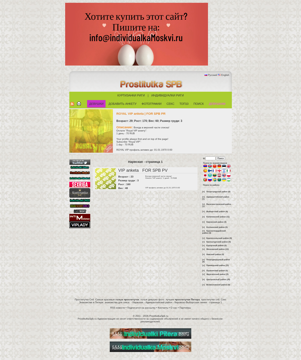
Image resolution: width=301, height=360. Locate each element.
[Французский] (215, 172)
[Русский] (210, 181)
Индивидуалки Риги (167, 95)
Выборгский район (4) (217, 211)
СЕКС (170, 103)
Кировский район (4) (216, 222)
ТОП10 (183, 103)
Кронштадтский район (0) (218, 242)
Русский (212, 75)
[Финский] (210, 172)
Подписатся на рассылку (141, 307)
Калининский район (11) (218, 217)
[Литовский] (215, 177)
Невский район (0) (215, 254)
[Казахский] (210, 177)
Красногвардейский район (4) (214, 232)
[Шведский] (215, 181)
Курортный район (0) (216, 245)
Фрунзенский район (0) (217, 274)
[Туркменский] (219, 181)
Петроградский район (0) (218, 192)
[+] (203, 192)
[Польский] (229, 177)
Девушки (96, 103)
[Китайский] (215, 167)
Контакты (163, 307)
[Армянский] (205, 167)
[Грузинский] (219, 172)
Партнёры (185, 307)
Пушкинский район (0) (217, 271)
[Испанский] (205, 172)
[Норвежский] (224, 177)
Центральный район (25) (218, 279)
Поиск (199, 103)
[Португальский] (205, 181)
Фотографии (151, 103)
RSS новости (117, 307)
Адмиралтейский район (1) (215, 198)
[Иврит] (224, 172)
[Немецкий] (219, 167)
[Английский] (229, 167)
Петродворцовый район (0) (216, 261)
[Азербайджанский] (210, 167)
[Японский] (205, 177)
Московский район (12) (217, 249)
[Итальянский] (229, 172)
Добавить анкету (123, 103)
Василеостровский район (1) (216, 205)
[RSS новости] (72, 105)
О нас (174, 307)
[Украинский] (224, 181)
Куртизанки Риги (131, 95)
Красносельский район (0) (219, 238)
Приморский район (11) (217, 265)
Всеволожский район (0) (218, 285)
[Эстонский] (224, 167)
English (225, 75)
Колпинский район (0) (217, 227)
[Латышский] (219, 177)
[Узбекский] (229, 181)
